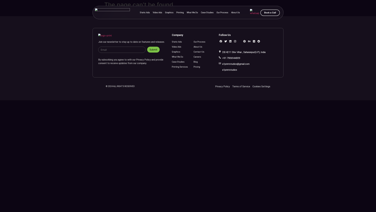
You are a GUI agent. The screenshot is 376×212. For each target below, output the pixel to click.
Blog (196, 62)
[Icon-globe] (240, 41)
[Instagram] (235, 41)
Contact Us (199, 52)
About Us (235, 12)
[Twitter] (226, 41)
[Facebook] (221, 41)
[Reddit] (259, 41)
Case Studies (207, 12)
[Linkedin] (230, 41)
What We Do (192, 12)
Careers (197, 57)
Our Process (222, 12)
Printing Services (180, 67)
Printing (180, 12)
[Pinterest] (244, 41)
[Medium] (254, 41)
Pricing (197, 67)
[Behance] (249, 41)
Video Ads (157, 12)
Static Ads (145, 12)
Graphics (169, 12)
